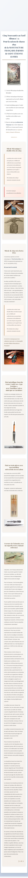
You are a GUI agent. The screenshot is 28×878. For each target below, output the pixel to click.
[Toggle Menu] (24, 26)
